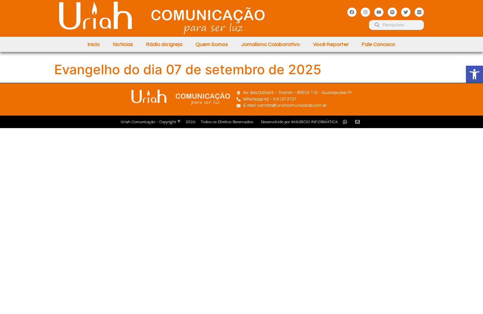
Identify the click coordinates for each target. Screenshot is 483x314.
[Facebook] (351, 12)
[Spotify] (392, 12)
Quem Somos (212, 44)
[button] (474, 74)
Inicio (94, 44)
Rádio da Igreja (164, 44)
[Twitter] (405, 12)
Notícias (123, 44)
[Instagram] (365, 12)
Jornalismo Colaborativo (270, 44)
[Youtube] (378, 12)
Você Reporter (331, 44)
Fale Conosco (378, 44)
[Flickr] (419, 12)
